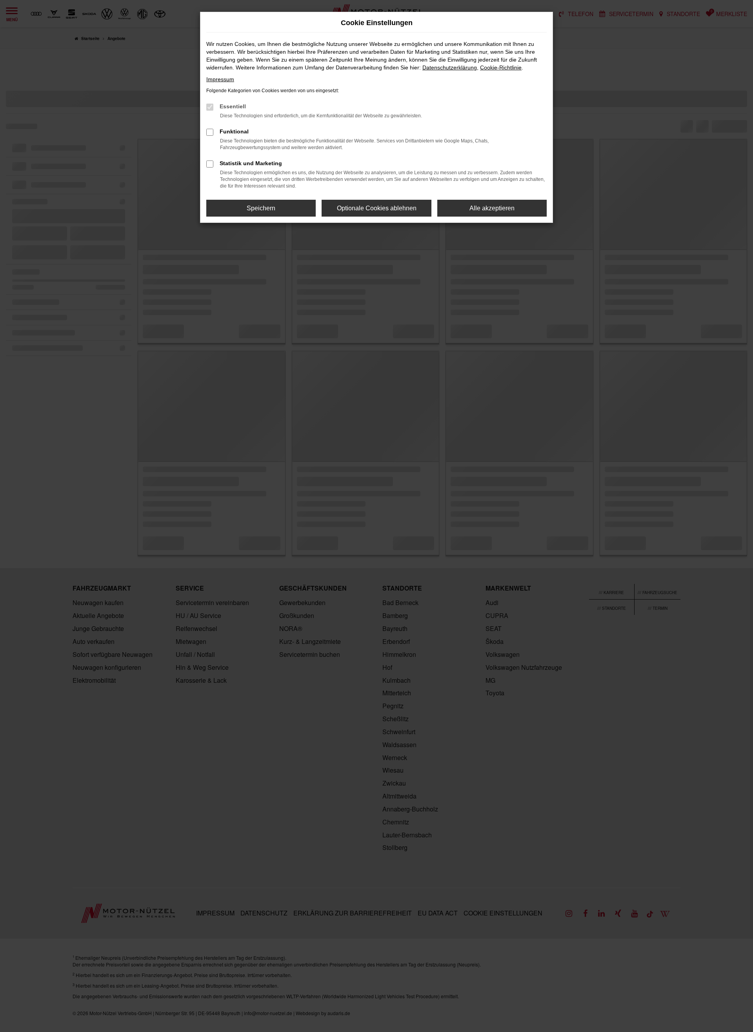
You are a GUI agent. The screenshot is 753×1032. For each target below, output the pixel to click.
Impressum (220, 79)
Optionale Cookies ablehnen (377, 208)
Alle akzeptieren (492, 208)
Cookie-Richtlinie (501, 67)
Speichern (261, 208)
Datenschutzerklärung (449, 67)
